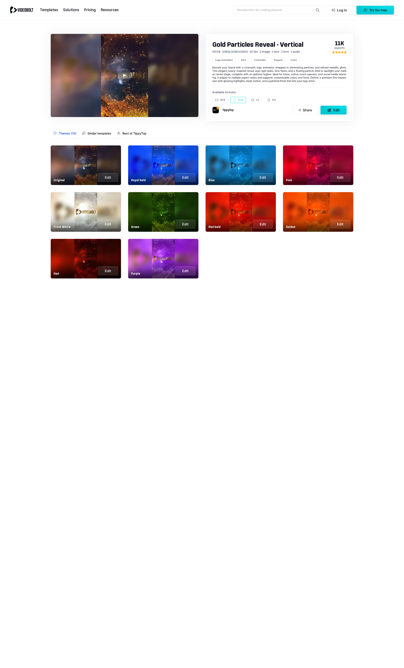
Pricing (90, 10)
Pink (289, 180)
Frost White (62, 227)
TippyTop (228, 110)
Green (135, 227)
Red (56, 273)
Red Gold (215, 227)
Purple (135, 273)
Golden (290, 227)
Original (59, 180)
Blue (212, 180)
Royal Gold (138, 180)
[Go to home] (21, 10)
